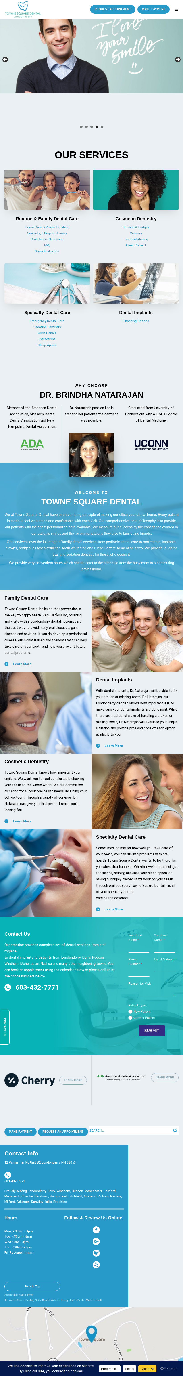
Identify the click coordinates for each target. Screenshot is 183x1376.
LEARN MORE (73, 1080)
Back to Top (32, 1286)
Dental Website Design (55, 1300)
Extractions (47, 339)
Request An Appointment (62, 1131)
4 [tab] (97, 127)
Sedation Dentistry (47, 327)
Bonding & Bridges (136, 227)
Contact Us (4, 1027)
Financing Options (136, 321)
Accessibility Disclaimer (18, 1294)
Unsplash (49, 119)
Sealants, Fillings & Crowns (47, 233)
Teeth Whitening (136, 239)
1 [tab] (81, 127)
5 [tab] (102, 127)
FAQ (47, 245)
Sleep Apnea (47, 345)
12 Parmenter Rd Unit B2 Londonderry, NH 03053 (40, 1162)
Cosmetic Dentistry (136, 218)
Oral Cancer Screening (47, 239)
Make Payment (20, 1131)
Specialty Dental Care (47, 312)
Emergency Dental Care (47, 321)
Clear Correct (136, 245)
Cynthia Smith (27, 119)
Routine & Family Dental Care (47, 218)
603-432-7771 (37, 987)
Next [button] (177, 60)
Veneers (136, 233)
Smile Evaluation (47, 251)
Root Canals (47, 333)
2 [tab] (86, 127)
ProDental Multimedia (86, 1300)
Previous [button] (5, 60)
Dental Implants (136, 312)
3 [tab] (91, 127)
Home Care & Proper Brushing (47, 227)
